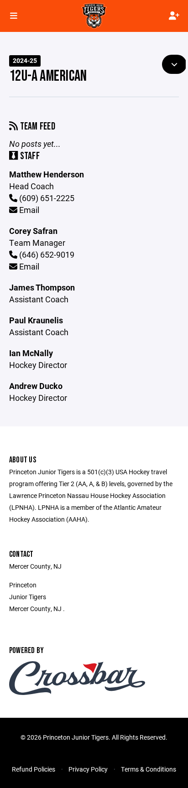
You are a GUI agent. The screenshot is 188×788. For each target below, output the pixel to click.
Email (28, 209)
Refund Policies (33, 769)
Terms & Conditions (148, 769)
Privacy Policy (88, 769)
